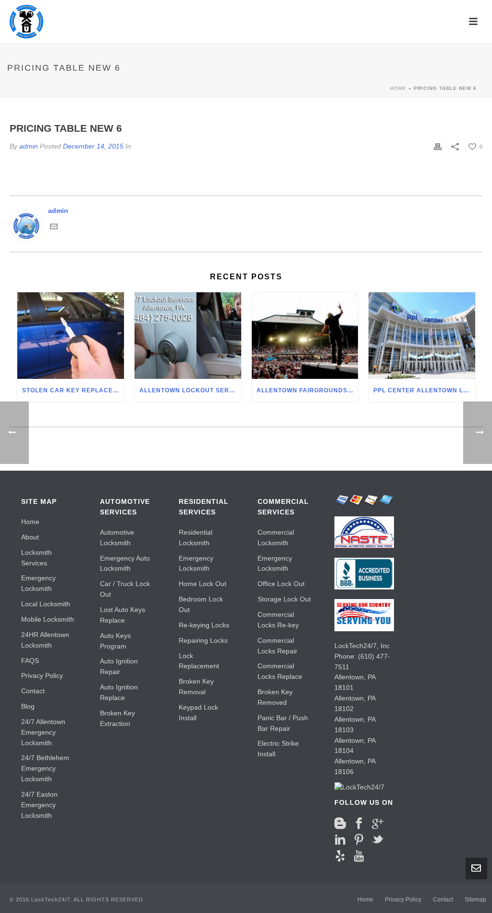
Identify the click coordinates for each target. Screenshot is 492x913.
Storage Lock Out (284, 599)
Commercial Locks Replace (280, 671)
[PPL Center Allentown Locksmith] (422, 335)
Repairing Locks (203, 640)
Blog (28, 706)
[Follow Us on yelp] (340, 856)
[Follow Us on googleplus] (377, 823)
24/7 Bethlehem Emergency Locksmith (45, 768)
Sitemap (475, 899)
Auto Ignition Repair (119, 666)
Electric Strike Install (278, 748)
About (30, 537)
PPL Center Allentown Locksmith (424, 390)
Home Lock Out (202, 584)
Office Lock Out (281, 584)
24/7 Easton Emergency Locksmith (39, 804)
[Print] (438, 146)
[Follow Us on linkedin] (340, 840)
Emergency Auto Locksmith (125, 563)
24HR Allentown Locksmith (45, 640)
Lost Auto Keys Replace (122, 615)
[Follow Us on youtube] (359, 856)
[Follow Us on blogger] (340, 823)
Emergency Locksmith (38, 583)
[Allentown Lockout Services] (188, 335)
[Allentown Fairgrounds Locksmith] (305, 335)
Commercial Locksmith (276, 537)
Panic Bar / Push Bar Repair (283, 723)
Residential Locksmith (195, 537)
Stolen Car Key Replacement (73, 390)
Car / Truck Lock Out (125, 589)
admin (28, 146)
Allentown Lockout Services (190, 390)
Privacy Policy (42, 675)
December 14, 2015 (93, 146)
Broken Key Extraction (117, 718)
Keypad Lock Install (198, 712)
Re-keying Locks (204, 625)
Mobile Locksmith (47, 619)
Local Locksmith (45, 604)
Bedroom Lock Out (201, 604)
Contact (33, 691)
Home (398, 88)
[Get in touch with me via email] (54, 226)
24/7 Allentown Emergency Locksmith (43, 732)
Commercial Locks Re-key (278, 620)
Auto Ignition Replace (119, 692)
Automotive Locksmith (117, 537)
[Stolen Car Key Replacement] (70, 335)
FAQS (30, 660)
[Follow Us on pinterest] (359, 840)
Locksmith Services (36, 558)
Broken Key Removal (196, 686)
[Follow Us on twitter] (377, 840)
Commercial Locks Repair (277, 646)
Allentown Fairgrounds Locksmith (307, 390)
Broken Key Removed (275, 697)
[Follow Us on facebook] (359, 823)
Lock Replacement (199, 661)
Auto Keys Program (115, 641)
